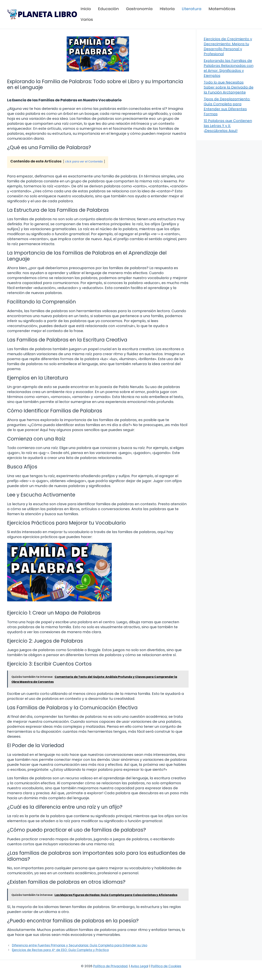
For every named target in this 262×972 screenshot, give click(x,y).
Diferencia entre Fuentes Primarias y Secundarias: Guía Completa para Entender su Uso (79, 945)
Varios (87, 19)
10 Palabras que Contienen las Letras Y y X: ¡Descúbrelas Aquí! (228, 125)
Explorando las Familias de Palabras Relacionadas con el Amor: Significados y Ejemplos (228, 68)
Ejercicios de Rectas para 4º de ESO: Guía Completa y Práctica (60, 950)
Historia (167, 9)
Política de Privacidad (110, 966)
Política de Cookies (166, 966)
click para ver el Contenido (84, 161)
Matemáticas (222, 9)
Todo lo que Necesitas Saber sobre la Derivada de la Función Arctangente (228, 87)
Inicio (86, 9)
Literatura (191, 9)
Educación (108, 9)
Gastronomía (139, 9)
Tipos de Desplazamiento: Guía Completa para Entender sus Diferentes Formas (227, 106)
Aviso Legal (139, 966)
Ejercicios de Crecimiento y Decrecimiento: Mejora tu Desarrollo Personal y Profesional (228, 46)
